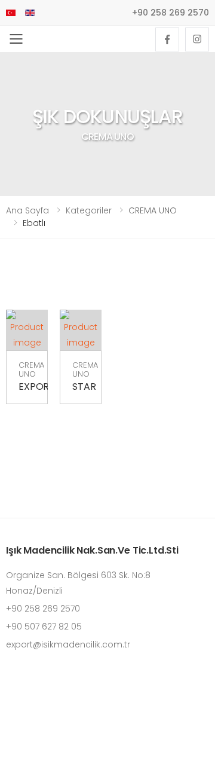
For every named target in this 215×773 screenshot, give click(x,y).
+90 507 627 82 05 (44, 627)
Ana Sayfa (27, 210)
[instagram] (197, 39)
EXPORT (37, 386)
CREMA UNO (31, 369)
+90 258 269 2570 (170, 13)
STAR (84, 386)
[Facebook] (167, 39)
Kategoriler (89, 210)
